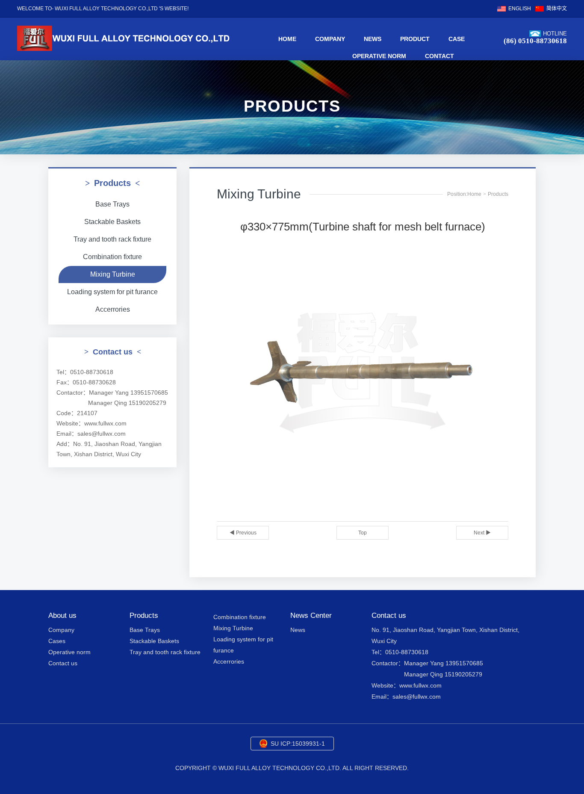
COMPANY (330, 38)
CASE (456, 38)
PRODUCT (415, 38)
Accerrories (112, 309)
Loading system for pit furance (112, 291)
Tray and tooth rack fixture (112, 239)
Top (362, 533)
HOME (287, 38)
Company (61, 629)
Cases (56, 641)
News (297, 629)
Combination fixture (112, 256)
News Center (311, 615)
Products (498, 194)
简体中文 (556, 9)
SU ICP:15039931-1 (298, 743)
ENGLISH (519, 9)
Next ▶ (482, 533)
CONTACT (439, 56)
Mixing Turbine (112, 274)
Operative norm (69, 652)
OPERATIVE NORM (379, 56)
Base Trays (112, 204)
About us (62, 615)
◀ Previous (243, 533)
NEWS (372, 38)
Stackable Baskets (112, 221)
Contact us (62, 663)
